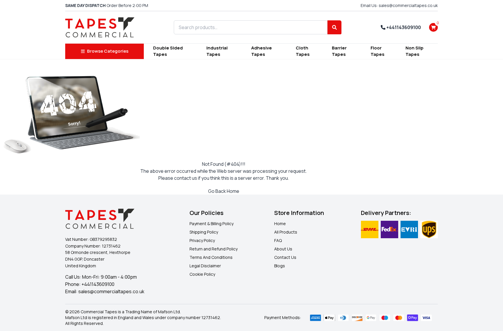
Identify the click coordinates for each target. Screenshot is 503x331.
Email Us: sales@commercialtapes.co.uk (399, 5)
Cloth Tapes (303, 51)
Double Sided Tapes (168, 51)
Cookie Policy (202, 274)
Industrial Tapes (217, 51)
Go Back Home (223, 191)
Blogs (279, 265)
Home (280, 223)
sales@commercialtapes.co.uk (111, 291)
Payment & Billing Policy (211, 223)
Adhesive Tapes (261, 51)
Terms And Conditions (211, 257)
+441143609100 (403, 27)
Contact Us (285, 257)
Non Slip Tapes (414, 51)
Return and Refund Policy (213, 249)
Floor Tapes (378, 51)
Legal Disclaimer (205, 265)
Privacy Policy (202, 240)
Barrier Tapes (339, 51)
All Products (285, 232)
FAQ (278, 240)
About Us (283, 249)
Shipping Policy (203, 232)
